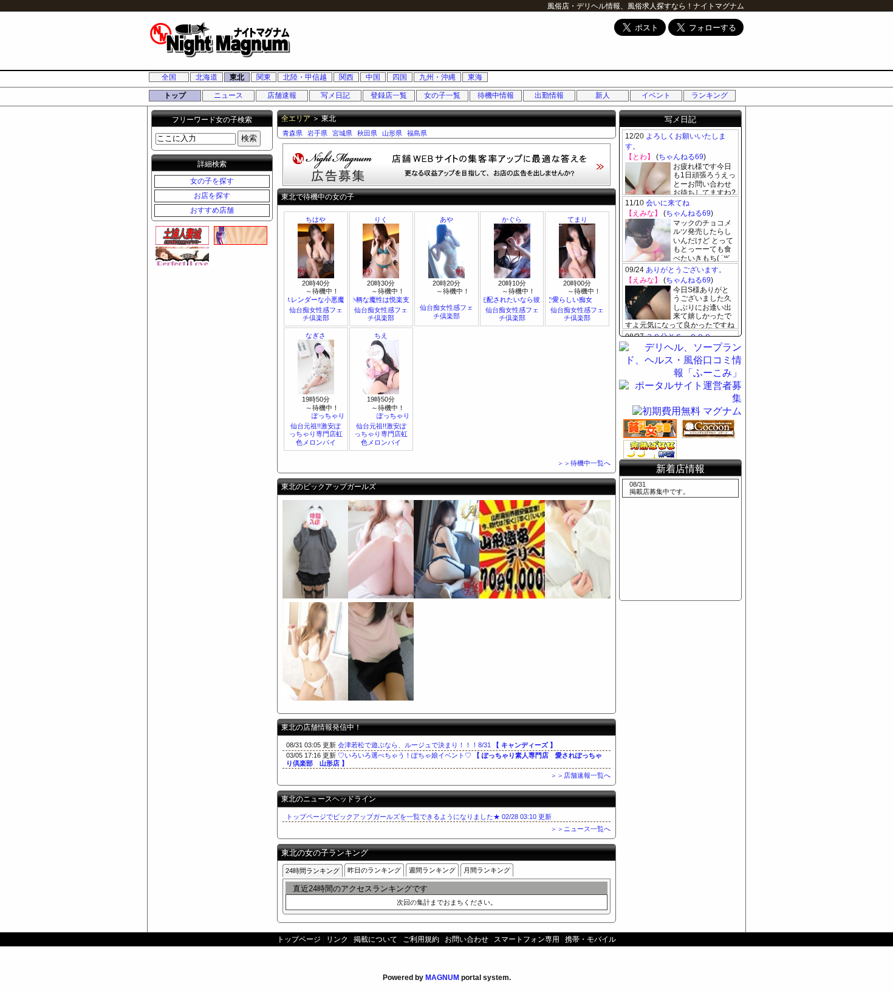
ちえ (381, 335)
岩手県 (317, 133)
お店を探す (212, 195)
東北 (237, 77)
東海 (475, 77)
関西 (346, 77)
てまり (577, 219)
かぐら (512, 219)
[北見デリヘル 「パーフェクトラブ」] (180, 255)
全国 (168, 77)
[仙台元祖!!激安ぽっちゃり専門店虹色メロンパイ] (315, 596)
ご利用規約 (421, 939)
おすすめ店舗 (212, 210)
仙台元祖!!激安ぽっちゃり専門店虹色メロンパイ (316, 434)
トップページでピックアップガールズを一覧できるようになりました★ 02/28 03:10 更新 (419, 816)
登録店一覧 (389, 95)
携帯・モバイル (590, 939)
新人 (602, 95)
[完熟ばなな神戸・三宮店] (648, 449)
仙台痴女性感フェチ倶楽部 (316, 313)
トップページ (299, 939)
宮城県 (342, 133)
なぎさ (316, 335)
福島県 (417, 133)
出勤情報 (549, 95)
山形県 (392, 133)
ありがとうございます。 (686, 270)
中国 (373, 77)
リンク (337, 939)
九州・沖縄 (437, 77)
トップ (175, 95)
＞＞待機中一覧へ (584, 463)
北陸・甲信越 (305, 77)
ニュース (228, 95)
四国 (399, 77)
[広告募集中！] (446, 182)
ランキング (709, 95)
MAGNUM (442, 977)
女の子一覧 (442, 95)
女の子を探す (212, 181)
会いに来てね (667, 203)
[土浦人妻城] (180, 235)
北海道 (206, 77)
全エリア (295, 118)
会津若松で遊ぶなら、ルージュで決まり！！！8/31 (447, 745)
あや (446, 219)
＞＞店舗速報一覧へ (580, 775)
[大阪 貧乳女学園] (648, 428)
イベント (656, 95)
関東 (263, 77)
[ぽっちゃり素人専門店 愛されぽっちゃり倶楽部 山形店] (381, 596)
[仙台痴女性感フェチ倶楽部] (446, 596)
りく (381, 219)
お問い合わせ (466, 939)
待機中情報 (495, 95)
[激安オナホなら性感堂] (239, 235)
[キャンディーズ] (315, 698)
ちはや (316, 219)
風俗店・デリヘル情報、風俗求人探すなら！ (620, 6)
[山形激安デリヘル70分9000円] (512, 596)
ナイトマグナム (718, 6)
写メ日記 (335, 95)
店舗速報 (281, 95)
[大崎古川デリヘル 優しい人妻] (578, 596)
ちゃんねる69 (681, 157)
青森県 (292, 133)
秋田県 (367, 133)
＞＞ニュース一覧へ (580, 828)
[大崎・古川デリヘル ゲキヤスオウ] (381, 698)
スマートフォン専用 (526, 939)
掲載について (375, 939)
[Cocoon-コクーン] (706, 428)
